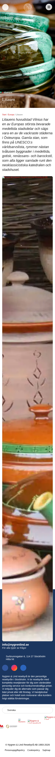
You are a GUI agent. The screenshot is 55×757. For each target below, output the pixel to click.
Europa (11, 114)
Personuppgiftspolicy (15, 750)
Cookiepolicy (33, 750)
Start (4, 114)
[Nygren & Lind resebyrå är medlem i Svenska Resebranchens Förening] (36, 727)
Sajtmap (46, 750)
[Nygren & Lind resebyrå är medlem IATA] (22, 727)
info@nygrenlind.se (15, 644)
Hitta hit (10, 659)
